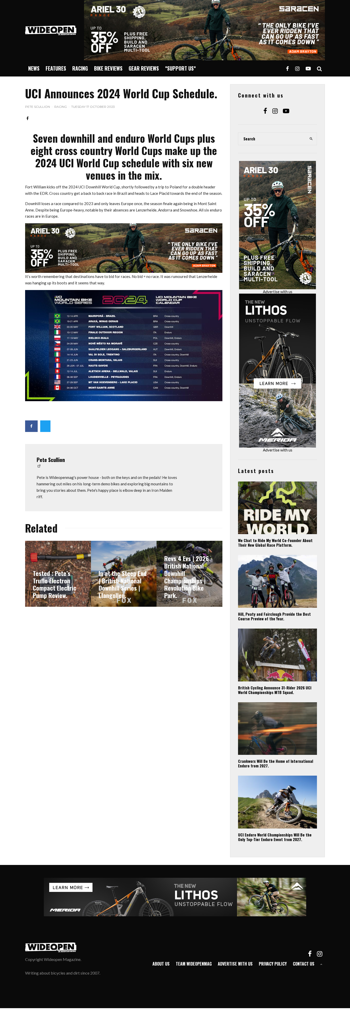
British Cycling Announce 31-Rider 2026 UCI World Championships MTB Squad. (274, 690)
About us (161, 964)
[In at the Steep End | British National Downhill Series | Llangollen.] (124, 574)
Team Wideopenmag (194, 964)
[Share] (27, 118)
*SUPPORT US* (180, 68)
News (33, 68)
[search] (311, 139)
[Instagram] (297, 68)
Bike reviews (108, 68)
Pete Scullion (37, 107)
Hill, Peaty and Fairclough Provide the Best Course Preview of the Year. (274, 616)
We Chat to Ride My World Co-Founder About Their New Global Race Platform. (275, 542)
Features (56, 68)
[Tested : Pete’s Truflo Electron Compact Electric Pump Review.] (58, 574)
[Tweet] (45, 426)
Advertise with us (277, 291)
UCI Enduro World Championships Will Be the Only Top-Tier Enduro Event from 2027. (275, 837)
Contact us (303, 964)
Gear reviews (144, 68)
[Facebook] (287, 68)
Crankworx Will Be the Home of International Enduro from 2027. (275, 763)
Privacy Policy (273, 964)
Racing (80, 68)
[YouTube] (308, 68)
